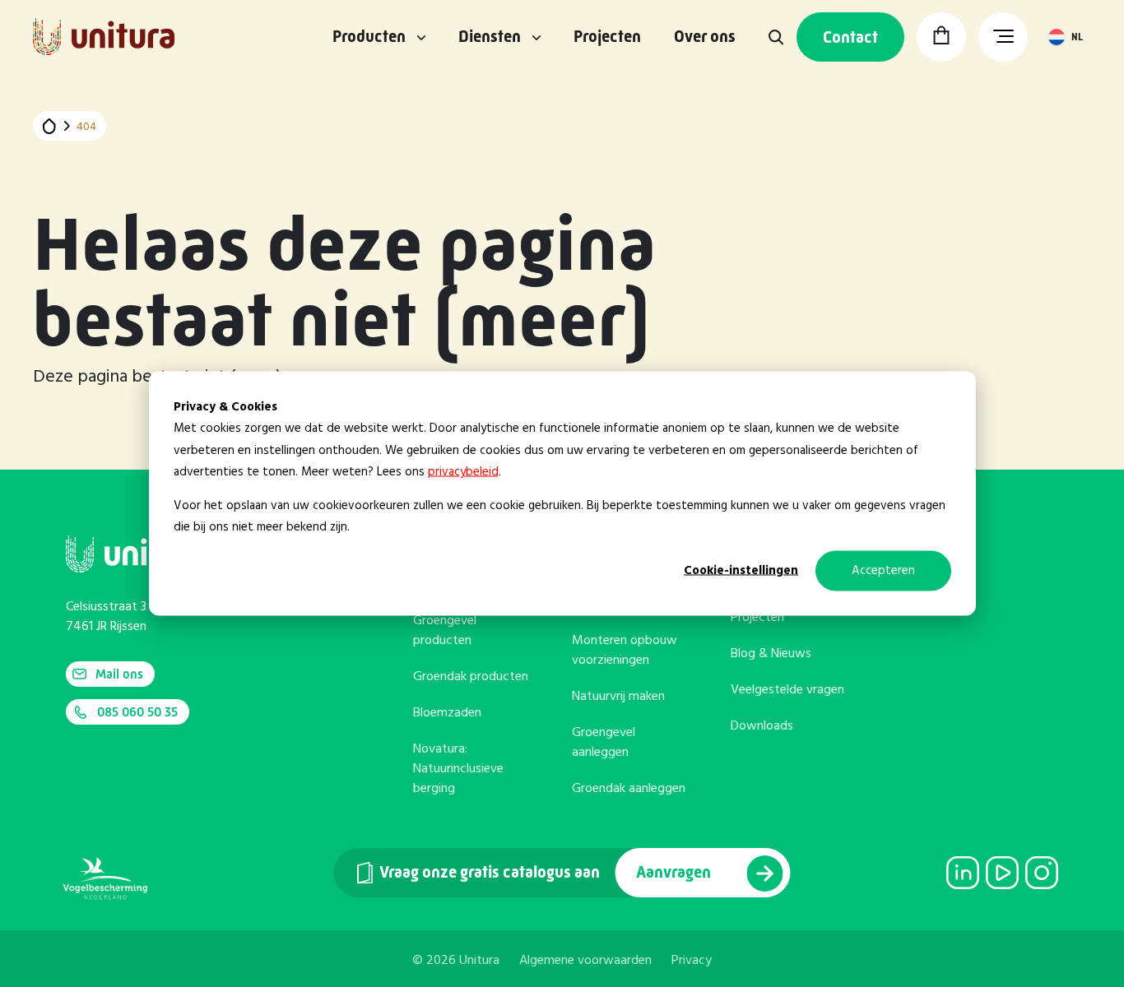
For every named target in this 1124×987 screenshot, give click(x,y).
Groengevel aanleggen (603, 742)
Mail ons (119, 674)
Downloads (762, 726)
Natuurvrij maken (618, 697)
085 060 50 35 (137, 712)
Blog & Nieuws (771, 654)
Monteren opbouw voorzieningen (624, 650)
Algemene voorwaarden (585, 961)
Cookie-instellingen (741, 571)
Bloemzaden (447, 713)
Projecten (607, 37)
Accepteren (883, 571)
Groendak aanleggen (628, 789)
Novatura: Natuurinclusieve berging (458, 769)
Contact (850, 37)
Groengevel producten (444, 631)
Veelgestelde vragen (787, 690)
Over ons (705, 37)
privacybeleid (463, 471)
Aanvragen (675, 872)
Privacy (691, 961)
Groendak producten (470, 677)
